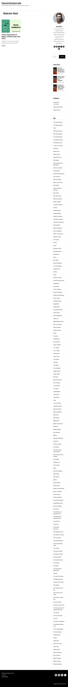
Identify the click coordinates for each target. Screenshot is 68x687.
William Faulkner (57, 658)
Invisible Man (56, 339)
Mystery (55, 435)
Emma (54, 257)
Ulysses (55, 637)
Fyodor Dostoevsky (57, 292)
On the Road (56, 447)
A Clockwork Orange (58, 139)
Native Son (55, 441)
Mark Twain (56, 415)
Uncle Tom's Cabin (57, 643)
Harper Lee (55, 318)
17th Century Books (57, 125)
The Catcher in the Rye (58, 534)
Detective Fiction (57, 236)
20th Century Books (57, 134)
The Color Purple (57, 537)
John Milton (56, 365)
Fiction (54, 274)
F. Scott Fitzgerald (57, 266)
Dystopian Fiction (57, 248)
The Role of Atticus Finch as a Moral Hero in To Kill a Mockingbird (61, 69)
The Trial (55, 618)
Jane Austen (56, 359)
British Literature (57, 201)
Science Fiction (56, 494)
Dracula (55, 242)
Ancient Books (56, 170)
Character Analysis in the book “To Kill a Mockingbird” (61, 78)
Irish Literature (56, 342)
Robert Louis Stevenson (58, 488)
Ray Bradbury (56, 477)
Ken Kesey (55, 377)
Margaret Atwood (57, 409)
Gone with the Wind (57, 309)
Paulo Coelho (56, 465)
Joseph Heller (56, 374)
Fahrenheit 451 (56, 269)
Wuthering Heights (57, 664)
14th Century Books (57, 122)
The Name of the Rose (58, 582)
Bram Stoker (56, 193)
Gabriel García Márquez (58, 295)
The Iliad (55, 573)
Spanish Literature (57, 506)
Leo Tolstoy (56, 388)
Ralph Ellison (56, 474)
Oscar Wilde (56, 459)
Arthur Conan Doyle (57, 182)
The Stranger (56, 612)
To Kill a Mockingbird (58, 629)
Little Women (56, 397)
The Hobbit (55, 565)
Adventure (55, 148)
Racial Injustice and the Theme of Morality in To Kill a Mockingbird (61, 87)
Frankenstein (56, 283)
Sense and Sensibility (58, 500)
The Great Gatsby (57, 557)
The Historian (56, 563)
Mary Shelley (56, 417)
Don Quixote (56, 239)
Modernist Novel (57, 429)
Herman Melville (57, 327)
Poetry (54, 468)
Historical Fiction (57, 330)
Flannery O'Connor (57, 277)
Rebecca (55, 479)
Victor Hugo (56, 646)
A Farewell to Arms (57, 142)
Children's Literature (57, 216)
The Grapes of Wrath (58, 554)
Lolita (54, 400)
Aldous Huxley (56, 154)
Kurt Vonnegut (56, 382)
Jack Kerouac (56, 353)
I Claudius (55, 336)
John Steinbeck (56, 368)
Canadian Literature (57, 204)
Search (62, 56)
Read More (3, 45)
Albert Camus (56, 151)
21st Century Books (57, 137)
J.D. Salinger (56, 347)
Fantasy (55, 271)
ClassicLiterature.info (11, 3)
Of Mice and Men (57, 444)
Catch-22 (55, 207)
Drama (54, 245)
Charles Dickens (57, 210)
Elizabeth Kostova (57, 251)
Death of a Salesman (58, 234)
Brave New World (57, 196)
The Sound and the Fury (58, 605)
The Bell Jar (56, 524)
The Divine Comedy (57, 551)
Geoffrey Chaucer (57, 301)
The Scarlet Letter (57, 602)
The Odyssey (56, 585)
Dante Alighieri (56, 225)
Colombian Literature (58, 219)
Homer (54, 333)
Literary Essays (56, 110)
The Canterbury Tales (58, 532)
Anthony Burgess (57, 179)
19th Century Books (57, 131)
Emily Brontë (56, 254)
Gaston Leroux (56, 298)
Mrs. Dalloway (56, 432)
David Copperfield (57, 231)
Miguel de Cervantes (58, 423)
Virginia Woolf (56, 649)
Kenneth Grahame (57, 380)
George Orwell (56, 306)
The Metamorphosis (58, 579)
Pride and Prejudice (57, 471)
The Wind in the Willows (58, 621)
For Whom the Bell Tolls (58, 280)
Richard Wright (56, 482)
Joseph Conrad (56, 371)
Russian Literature (57, 491)
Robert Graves (56, 485)
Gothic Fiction (56, 312)
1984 (54, 128)
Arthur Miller (56, 185)
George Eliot (56, 304)
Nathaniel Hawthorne (58, 438)
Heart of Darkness (57, 324)
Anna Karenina (56, 176)
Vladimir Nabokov (57, 652)
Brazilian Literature (57, 198)
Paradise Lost (56, 462)
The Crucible (56, 548)
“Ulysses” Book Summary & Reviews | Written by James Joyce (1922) (11, 36)
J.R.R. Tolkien (56, 350)
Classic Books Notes (58, 107)
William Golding (57, 661)
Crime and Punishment (58, 222)
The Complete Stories (58, 540)
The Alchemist (56, 521)
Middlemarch (56, 420)
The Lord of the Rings (58, 576)
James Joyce (56, 356)
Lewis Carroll (56, 394)
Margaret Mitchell (57, 412)
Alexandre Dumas (57, 157)
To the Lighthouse (57, 632)
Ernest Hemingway (57, 263)
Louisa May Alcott (57, 406)
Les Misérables (56, 391)
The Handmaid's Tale (58, 560)
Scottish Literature (57, 497)
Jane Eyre (55, 362)
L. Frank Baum (56, 385)
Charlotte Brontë (57, 213)
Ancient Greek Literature (58, 173)
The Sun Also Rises (57, 615)
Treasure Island (56, 635)
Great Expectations (57, 315)
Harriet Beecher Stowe (58, 321)
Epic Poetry (55, 260)
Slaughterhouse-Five (58, 503)
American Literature (57, 168)
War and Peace (56, 655)
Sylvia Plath (56, 509)
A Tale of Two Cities (58, 145)
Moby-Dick (55, 426)
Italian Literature (57, 344)
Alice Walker (56, 160)
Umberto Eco (56, 640)
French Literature (57, 289)
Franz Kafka (56, 286)
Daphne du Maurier (57, 228)
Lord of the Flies (57, 403)
